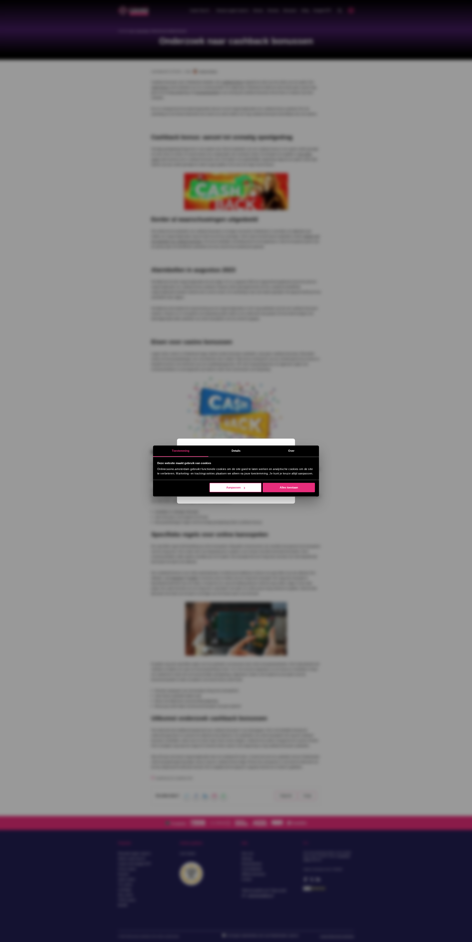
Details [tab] (236, 450)
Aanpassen (233, 487)
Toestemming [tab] (180, 450)
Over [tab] (291, 450)
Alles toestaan (289, 487)
